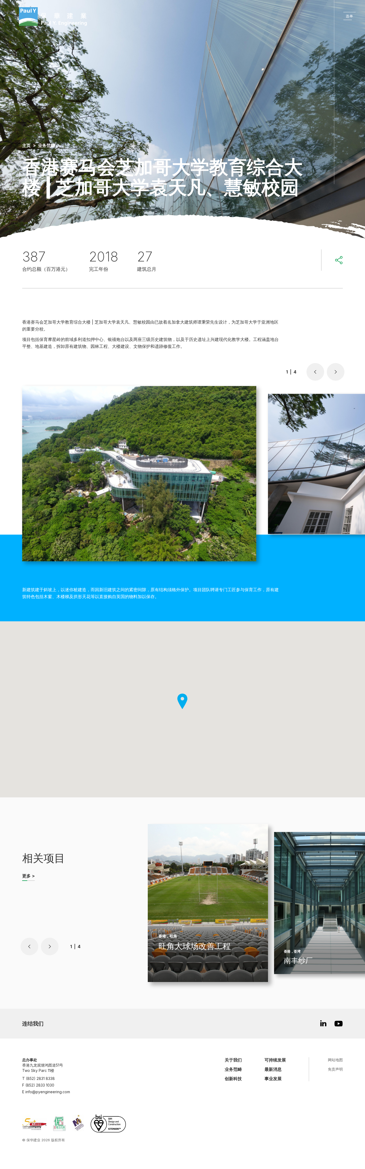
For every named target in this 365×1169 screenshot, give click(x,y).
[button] (315, 372)
